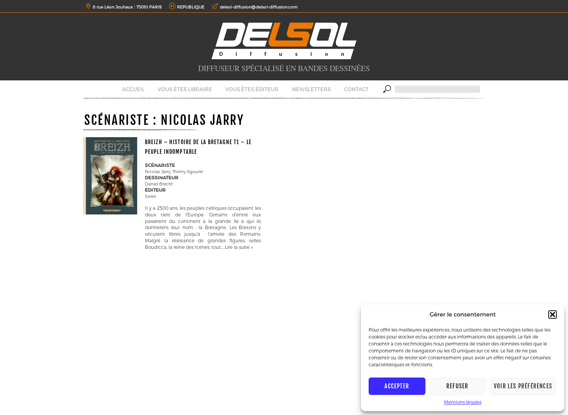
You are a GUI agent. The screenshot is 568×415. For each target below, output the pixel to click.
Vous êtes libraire (185, 89)
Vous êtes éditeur (252, 89)
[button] (552, 314)
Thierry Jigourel (187, 171)
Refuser (457, 386)
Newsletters (311, 89)
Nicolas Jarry (157, 171)
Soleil (150, 196)
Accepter (396, 386)
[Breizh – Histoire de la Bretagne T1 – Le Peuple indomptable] (110, 212)
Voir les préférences (523, 386)
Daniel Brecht (159, 183)
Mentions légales (462, 402)
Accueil (133, 89)
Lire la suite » (239, 247)
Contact (356, 89)
